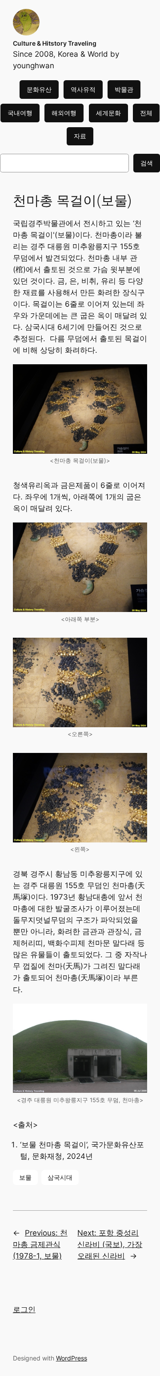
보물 (25, 1177)
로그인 (24, 1309)
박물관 (124, 89)
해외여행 (64, 113)
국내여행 (20, 113)
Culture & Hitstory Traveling (54, 43)
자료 (80, 136)
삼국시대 (60, 1177)
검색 (146, 163)
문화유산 (39, 89)
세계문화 (108, 113)
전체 (146, 113)
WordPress (71, 1358)
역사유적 (83, 89)
